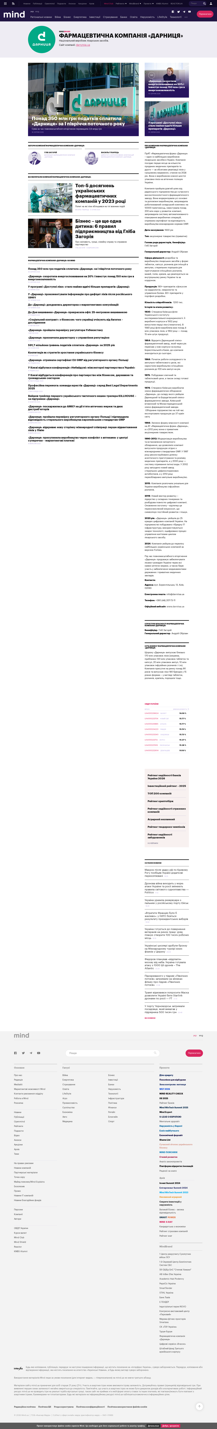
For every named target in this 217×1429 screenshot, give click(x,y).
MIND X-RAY (166, 1222)
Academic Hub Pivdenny (171, 1279)
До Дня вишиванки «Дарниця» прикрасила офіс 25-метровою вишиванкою (77, 312)
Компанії (18, 1214)
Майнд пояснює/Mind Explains (29, 1182)
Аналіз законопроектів (170, 1162)
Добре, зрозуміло (170, 1426)
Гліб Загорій (50, 152)
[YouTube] (189, 11)
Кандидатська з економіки (172, 1227)
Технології (175, 17)
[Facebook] (173, 11)
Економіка (67, 1112)
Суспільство (68, 1108)
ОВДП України (152, 704)
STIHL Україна (166, 1293)
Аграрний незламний (161, 819)
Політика (112, 1103)
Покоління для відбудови (172, 1080)
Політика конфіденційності (90, 1407)
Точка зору (19, 1177)
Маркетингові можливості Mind (29, 1089)
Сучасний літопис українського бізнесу (175, 1146)
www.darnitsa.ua (175, 607)
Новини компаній (22, 1168)
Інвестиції (94, 17)
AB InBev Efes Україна (170, 1274)
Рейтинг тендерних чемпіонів (166, 827)
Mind (64, 31)
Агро (64, 1098)
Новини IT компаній (23, 1196)
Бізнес (67, 17)
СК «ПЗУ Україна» (168, 1327)
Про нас (18, 1075)
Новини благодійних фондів (27, 1200)
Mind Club (108, 4)
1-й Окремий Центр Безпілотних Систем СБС (175, 1263)
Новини (26, 4)
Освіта (133, 17)
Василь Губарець (110, 152)
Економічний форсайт (171, 1135)
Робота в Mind (21, 1098)
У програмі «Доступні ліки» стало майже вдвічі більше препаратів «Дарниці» (79, 286)
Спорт (111, 1121)
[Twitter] (178, 11)
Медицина (67, 1121)
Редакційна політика (25, 1407)
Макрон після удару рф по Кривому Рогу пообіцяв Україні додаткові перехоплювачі (166, 873)
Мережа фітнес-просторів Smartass (172, 1320)
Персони (18, 1210)
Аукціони (82, 4)
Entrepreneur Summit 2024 (173, 1188)
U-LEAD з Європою (170, 1117)
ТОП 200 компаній (160, 793)
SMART (167, 1217)
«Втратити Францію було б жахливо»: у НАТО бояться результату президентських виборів (166, 916)
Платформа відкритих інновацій (176, 1166)
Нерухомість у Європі (170, 1126)
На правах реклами (23, 1163)
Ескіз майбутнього (169, 1131)
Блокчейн (113, 1117)
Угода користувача (64, 1407)
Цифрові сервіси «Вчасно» (172, 1344)
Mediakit (18, 1085)
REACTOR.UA (177, 4)
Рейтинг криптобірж (160, 801)
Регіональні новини (41, 17)
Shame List (164, 1140)
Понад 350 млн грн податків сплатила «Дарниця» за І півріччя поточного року (80, 269)
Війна (58, 17)
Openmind (49, 4)
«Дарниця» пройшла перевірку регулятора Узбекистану (65, 330)
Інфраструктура (116, 1098)
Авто (64, 1117)
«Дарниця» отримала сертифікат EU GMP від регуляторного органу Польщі (78, 360)
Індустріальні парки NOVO (172, 1307)
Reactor (18, 1247)
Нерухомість (147, 17)
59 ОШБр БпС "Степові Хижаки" (175, 1270)
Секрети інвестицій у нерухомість (170, 1203)
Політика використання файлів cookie (127, 1407)
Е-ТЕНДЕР (164, 1302)
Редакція (18, 1080)
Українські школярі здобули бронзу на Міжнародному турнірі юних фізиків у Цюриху (166, 948)
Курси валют (20, 1233)
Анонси (72, 4)
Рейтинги (18, 1126)
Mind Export (165, 1112)
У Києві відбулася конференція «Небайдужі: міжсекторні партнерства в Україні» (81, 367)
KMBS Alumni (162, 4)
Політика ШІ (44, 1407)
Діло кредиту (166, 1075)
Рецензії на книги (168, 1171)
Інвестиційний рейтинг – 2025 (167, 786)
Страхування (110, 17)
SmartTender (165, 1288)
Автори (17, 1219)
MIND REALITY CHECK (171, 1094)
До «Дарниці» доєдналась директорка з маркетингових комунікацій (73, 304)
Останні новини (153, 863)
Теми (16, 1154)
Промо (17, 1191)
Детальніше (153, 1426)
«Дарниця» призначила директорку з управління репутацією (68, 337)
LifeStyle (162, 17)
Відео (16, 1135)
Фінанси (112, 1108)
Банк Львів (164, 1297)
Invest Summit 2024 (169, 1183)
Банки (123, 17)
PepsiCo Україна (167, 1284)
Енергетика (80, 17)
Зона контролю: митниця (172, 1085)
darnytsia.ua (83, 45)
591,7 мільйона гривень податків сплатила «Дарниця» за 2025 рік (71, 345)
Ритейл (111, 1112)
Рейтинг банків (166, 1103)
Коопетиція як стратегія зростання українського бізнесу (66, 352)
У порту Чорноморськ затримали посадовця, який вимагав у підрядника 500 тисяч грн (165, 1009)
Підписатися (205, 14)
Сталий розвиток (168, 1157)
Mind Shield (20, 1242)
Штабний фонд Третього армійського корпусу (171, 1350)
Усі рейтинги (153, 843)
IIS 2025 (163, 1098)
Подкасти (61, 4)
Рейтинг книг (165, 1236)
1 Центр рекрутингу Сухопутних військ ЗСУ (175, 1255)
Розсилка (18, 1103)
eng (37, 11)
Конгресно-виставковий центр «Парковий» (174, 1312)
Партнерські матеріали (25, 1173)
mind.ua (120, 1378)
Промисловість (70, 1103)
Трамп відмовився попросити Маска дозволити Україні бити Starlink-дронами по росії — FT (167, 995)
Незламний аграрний (170, 1197)
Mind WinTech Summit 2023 (173, 1192)
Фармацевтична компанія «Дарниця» (172, 1337)
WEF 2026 (164, 1089)
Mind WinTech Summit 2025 (173, 1108)
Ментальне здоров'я (169, 1121)
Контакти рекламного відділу (28, 1094)
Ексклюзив (19, 1186)
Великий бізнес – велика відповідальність (171, 1211)
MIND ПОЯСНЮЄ (168, 1152)
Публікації (37, 4)
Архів (91, 4)
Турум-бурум (165, 1332)
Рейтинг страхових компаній (173, 1231)
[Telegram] (184, 11)
